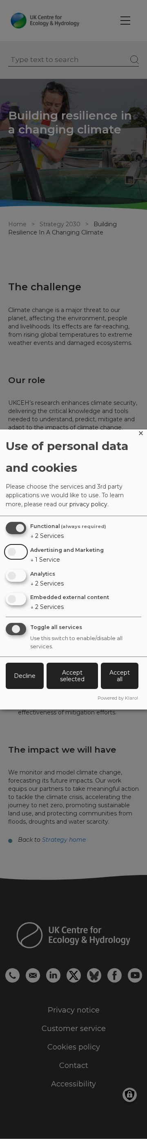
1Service (45, 559)
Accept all (119, 676)
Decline (25, 676)
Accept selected (72, 676)
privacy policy (88, 504)
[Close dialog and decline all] (141, 434)
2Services (47, 536)
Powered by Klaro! (118, 698)
